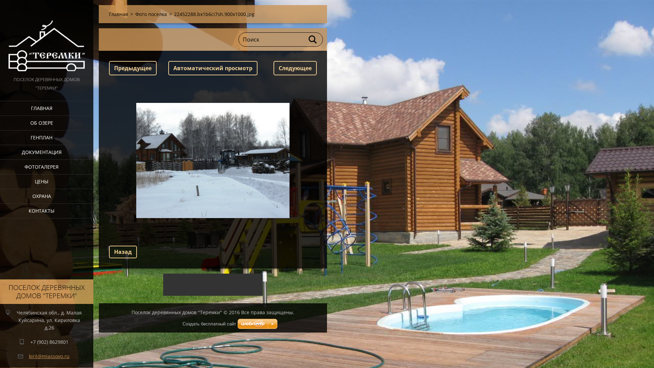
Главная (41, 108)
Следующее (295, 68)
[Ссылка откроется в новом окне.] (213, 160)
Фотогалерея (42, 167)
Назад (123, 252)
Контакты (41, 211)
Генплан (41, 137)
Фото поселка (151, 14)
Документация (42, 152)
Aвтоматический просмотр (212, 68)
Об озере (41, 123)
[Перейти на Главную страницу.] (46, 37)
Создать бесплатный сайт (209, 323)
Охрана (41, 196)
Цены (41, 181)
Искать (313, 39)
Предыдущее (133, 68)
